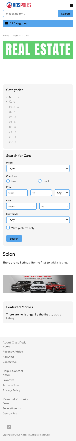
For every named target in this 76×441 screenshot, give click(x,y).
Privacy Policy (11, 390)
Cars (26, 35)
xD (11, 142)
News (6, 374)
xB (10, 137)
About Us (8, 356)
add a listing (59, 262)
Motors (17, 35)
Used (45, 181)
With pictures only (22, 228)
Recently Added (13, 351)
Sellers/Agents (12, 408)
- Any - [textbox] (12, 168)
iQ (10, 122)
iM (10, 117)
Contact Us (9, 362)
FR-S (12, 107)
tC (10, 127)
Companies (10, 413)
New (13, 181)
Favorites (8, 380)
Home (6, 35)
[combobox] (38, 168)
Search (7, 403)
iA (10, 112)
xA (11, 132)
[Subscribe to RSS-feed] (9, 427)
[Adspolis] (18, 7)
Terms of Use (11, 385)
